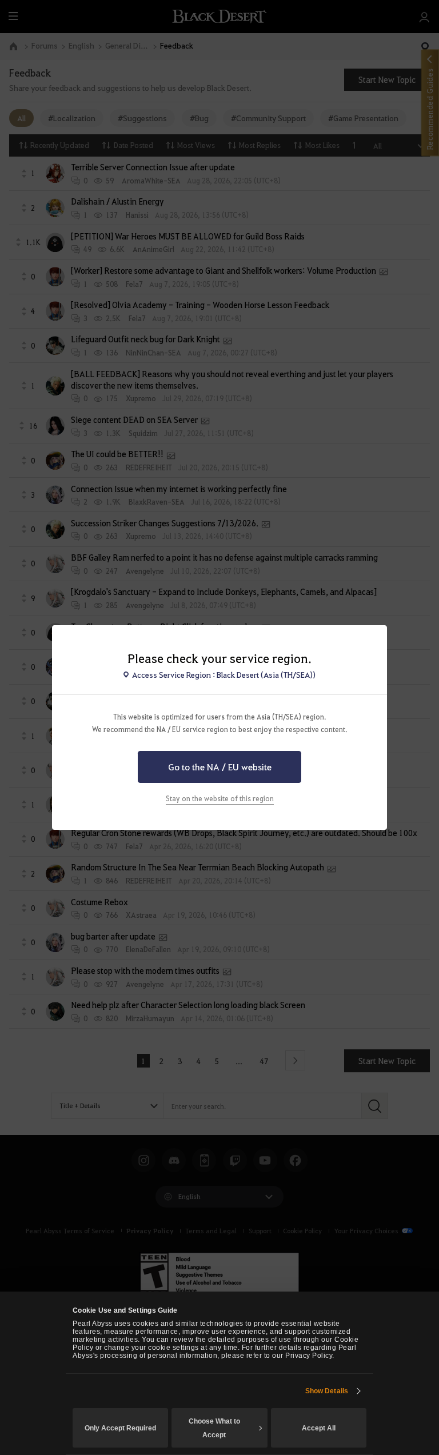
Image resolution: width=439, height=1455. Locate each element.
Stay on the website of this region (220, 798)
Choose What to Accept (214, 1428)
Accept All (319, 1428)
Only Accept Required (120, 1428)
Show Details (326, 1391)
